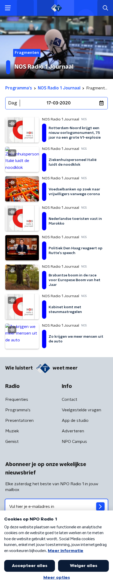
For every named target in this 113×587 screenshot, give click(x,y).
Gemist (12, 441)
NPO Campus (74, 441)
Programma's (17, 410)
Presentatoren (19, 420)
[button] (8, 8)
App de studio (75, 420)
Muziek (12, 431)
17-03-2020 (59, 103)
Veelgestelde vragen (81, 410)
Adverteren (73, 431)
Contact (69, 399)
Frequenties (16, 399)
